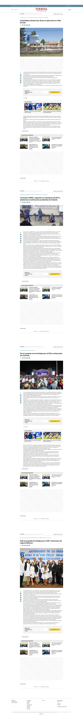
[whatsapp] (22, 25)
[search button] (12, 6)
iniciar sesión (39, 180)
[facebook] (24, 25)
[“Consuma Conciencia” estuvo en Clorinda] (46, 139)
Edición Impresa (68, 5)
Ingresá (69, 9)
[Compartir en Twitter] (26, 25)
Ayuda (70, 712)
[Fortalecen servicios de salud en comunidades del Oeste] (46, 146)
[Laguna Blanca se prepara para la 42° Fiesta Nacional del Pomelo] (24, 146)
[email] (27, 25)
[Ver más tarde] (20, 25)
